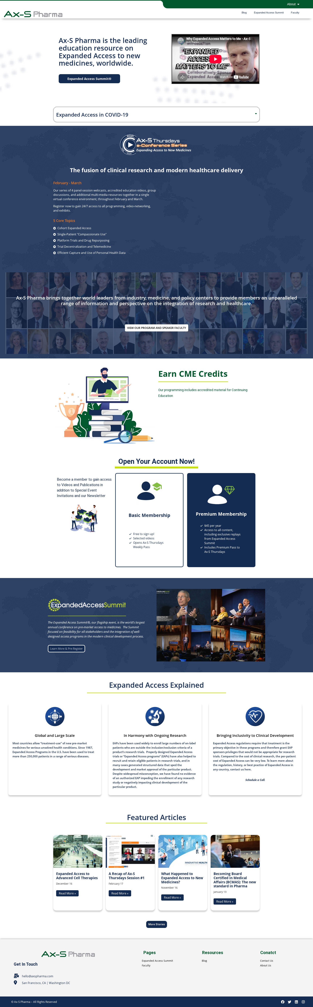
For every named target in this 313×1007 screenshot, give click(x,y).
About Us (265, 965)
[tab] (156, 114)
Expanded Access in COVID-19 (92, 114)
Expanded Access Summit (269, 12)
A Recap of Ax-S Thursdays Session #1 (127, 875)
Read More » (67, 893)
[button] (89, 78)
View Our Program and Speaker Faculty (156, 328)
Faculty (295, 12)
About (291, 4)
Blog (244, 12)
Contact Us (266, 960)
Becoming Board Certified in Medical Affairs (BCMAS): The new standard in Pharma (235, 879)
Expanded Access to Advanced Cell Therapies (77, 875)
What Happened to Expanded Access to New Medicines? (182, 877)
